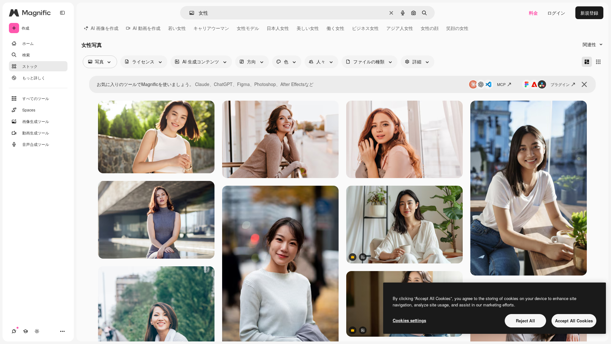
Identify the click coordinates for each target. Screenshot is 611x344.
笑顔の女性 (457, 28)
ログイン (556, 13)
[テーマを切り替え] (37, 331)
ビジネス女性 (365, 28)
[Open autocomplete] (189, 13)
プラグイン (560, 84)
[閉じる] (584, 84)
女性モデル (248, 28)
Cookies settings (409, 320)
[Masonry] (587, 62)
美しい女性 (308, 28)
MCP (501, 84)
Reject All (525, 321)
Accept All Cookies (574, 321)
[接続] (14, 331)
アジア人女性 (399, 28)
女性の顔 (430, 28)
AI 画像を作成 (104, 28)
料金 (533, 13)
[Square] (598, 62)
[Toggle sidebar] (62, 13)
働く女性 (335, 28)
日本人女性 (278, 28)
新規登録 (589, 13)
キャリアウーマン (211, 28)
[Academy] (25, 331)
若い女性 (177, 28)
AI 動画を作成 (146, 28)
